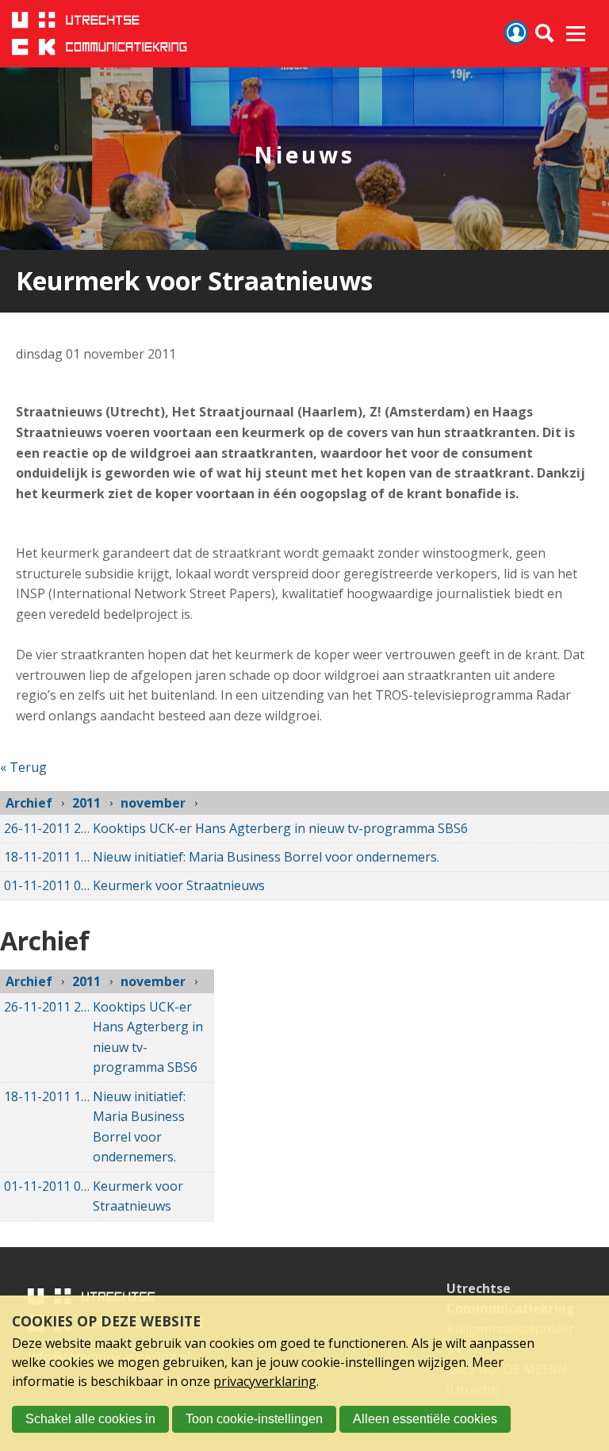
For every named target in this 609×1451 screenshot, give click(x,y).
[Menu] (575, 34)
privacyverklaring (264, 1381)
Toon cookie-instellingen (254, 1419)
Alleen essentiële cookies (425, 1419)
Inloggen (516, 32)
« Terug (23, 767)
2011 (86, 803)
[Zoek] (545, 34)
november (153, 803)
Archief (29, 803)
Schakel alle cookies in (90, 1419)
